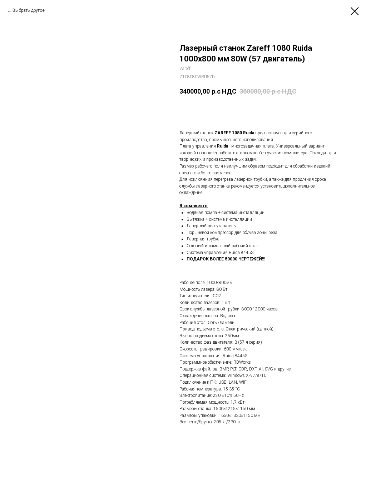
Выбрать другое (29, 10)
